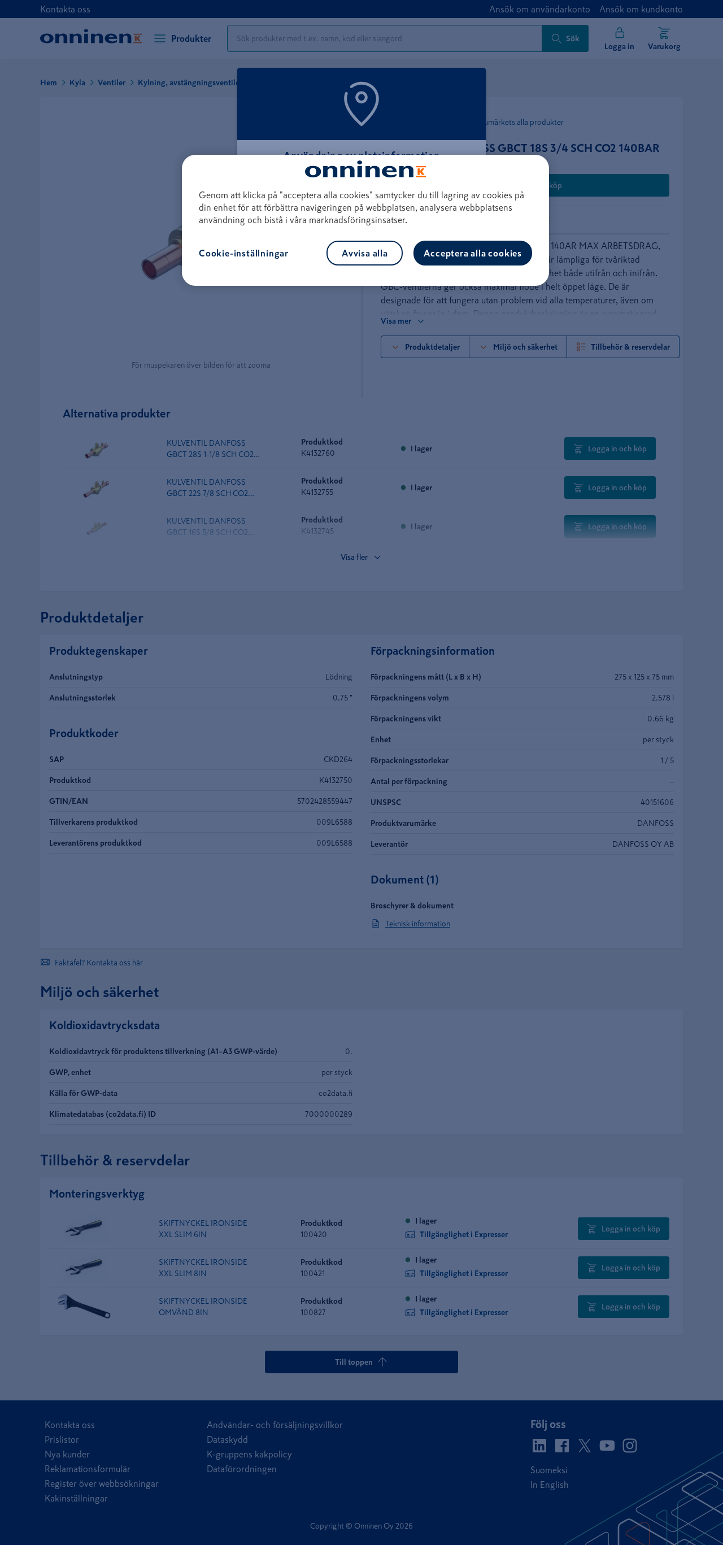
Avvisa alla (365, 253)
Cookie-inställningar (244, 253)
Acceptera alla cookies (473, 253)
